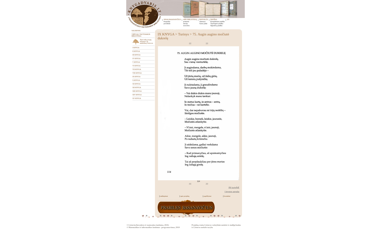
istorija (185, 23)
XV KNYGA (136, 98)
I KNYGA (135, 47)
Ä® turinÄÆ (234, 187)
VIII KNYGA (137, 73)
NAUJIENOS (136, 30)
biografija (167, 21)
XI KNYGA (136, 84)
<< (190, 43)
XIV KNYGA (137, 95)
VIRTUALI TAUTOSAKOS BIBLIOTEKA (141, 35)
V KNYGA (136, 62)
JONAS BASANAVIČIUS (172, 19)
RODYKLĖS (203, 19)
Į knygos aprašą (232, 191)
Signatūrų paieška (216, 25)
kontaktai (227, 196)
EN (228, 19)
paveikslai (167, 23)
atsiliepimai (164, 196)
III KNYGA (136, 55)
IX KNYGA (136, 76)
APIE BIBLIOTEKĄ (190, 19)
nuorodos (186, 25)
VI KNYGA (136, 66)
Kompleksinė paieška (217, 21)
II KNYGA (136, 51)
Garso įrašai (203, 23)
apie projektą (185, 196)
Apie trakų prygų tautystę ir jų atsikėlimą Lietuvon (146, 41)
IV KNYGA (136, 58)
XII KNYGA (136, 87)
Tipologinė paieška (216, 23)
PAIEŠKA (213, 19)
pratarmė (186, 21)
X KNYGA (136, 80)
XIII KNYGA (137, 91)
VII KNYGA (136, 69)
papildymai (207, 196)
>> (207, 43)
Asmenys (202, 21)
